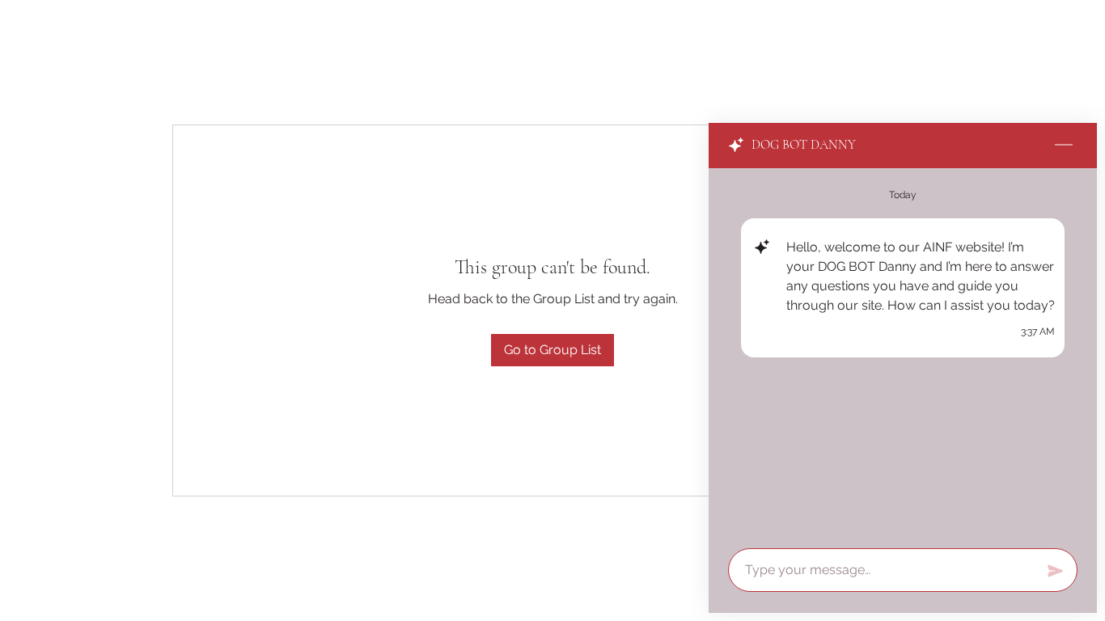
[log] (903, 353)
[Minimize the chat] (1064, 145)
